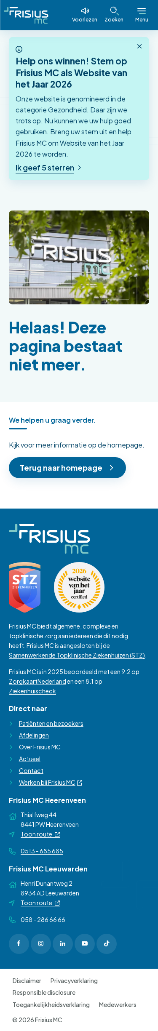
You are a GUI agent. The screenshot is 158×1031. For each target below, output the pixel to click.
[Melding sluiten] (139, 46)
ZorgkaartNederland (37, 681)
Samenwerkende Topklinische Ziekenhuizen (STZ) (77, 655)
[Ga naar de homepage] (26, 15)
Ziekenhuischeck (32, 691)
